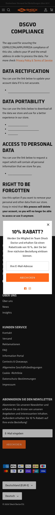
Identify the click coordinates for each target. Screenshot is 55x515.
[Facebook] (25, 288)
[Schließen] (48, 224)
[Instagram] (30, 288)
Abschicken (27, 277)
